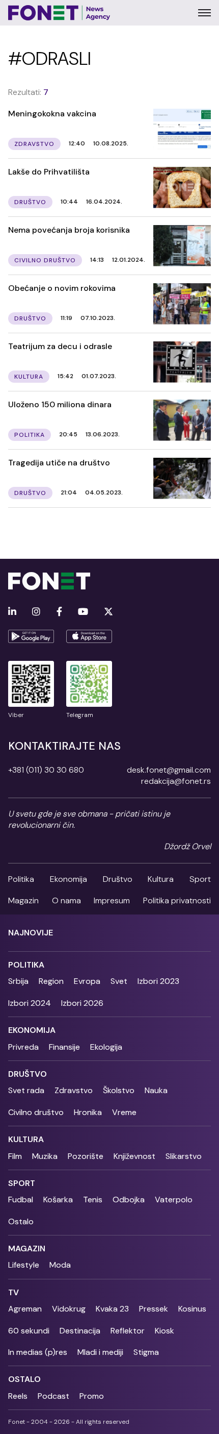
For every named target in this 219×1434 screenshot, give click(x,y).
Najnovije (30, 932)
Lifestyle (23, 1264)
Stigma (146, 1352)
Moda (60, 1264)
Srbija (18, 981)
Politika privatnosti (177, 900)
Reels (18, 1396)
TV (13, 1292)
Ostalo (21, 1221)
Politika (21, 879)
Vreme (124, 1112)
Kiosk (164, 1330)
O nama (66, 900)
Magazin (23, 900)
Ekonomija (68, 879)
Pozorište (85, 1156)
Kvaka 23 (112, 1308)
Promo (91, 1396)
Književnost (134, 1156)
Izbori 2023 (158, 981)
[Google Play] (31, 636)
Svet (119, 981)
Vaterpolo (174, 1199)
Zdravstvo (73, 1090)
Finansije (64, 1047)
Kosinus (192, 1308)
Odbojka (129, 1199)
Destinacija (80, 1330)
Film (15, 1156)
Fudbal (20, 1199)
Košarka (58, 1199)
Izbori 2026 (82, 1003)
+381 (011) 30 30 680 (46, 769)
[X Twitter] (108, 612)
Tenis (92, 1199)
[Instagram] (36, 612)
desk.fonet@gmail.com (169, 769)
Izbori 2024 (29, 1003)
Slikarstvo (184, 1156)
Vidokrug (69, 1308)
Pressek (153, 1308)
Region (51, 981)
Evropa (87, 981)
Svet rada (26, 1090)
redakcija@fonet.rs (176, 781)
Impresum (112, 900)
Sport (200, 879)
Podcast (53, 1396)
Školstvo (118, 1090)
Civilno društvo (36, 1112)
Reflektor (128, 1330)
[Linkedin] (12, 612)
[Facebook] (59, 612)
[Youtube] (83, 612)
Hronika (88, 1112)
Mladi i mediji (100, 1352)
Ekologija (106, 1047)
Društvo (117, 879)
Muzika (45, 1156)
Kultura (161, 879)
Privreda (23, 1047)
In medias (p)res (37, 1352)
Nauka (156, 1090)
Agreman (25, 1308)
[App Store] (89, 636)
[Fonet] (59, 12)
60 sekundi (28, 1330)
